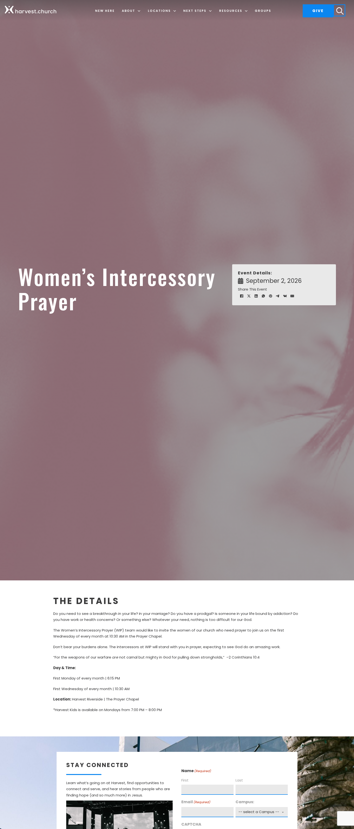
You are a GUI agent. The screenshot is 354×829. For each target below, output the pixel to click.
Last (239, 780)
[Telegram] (277, 295)
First (185, 780)
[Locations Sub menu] (174, 11)
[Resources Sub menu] (246, 11)
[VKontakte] (284, 295)
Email (195, 802)
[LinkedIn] (256, 295)
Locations (159, 11)
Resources (230, 11)
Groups (263, 11)
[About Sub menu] (139, 11)
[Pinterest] (270, 295)
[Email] (292, 295)
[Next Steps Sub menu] (210, 11)
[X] (248, 295)
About (128, 11)
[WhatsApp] (263, 295)
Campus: (245, 802)
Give (318, 11)
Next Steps (194, 11)
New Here (105, 11)
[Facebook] (241, 295)
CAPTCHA (191, 824)
